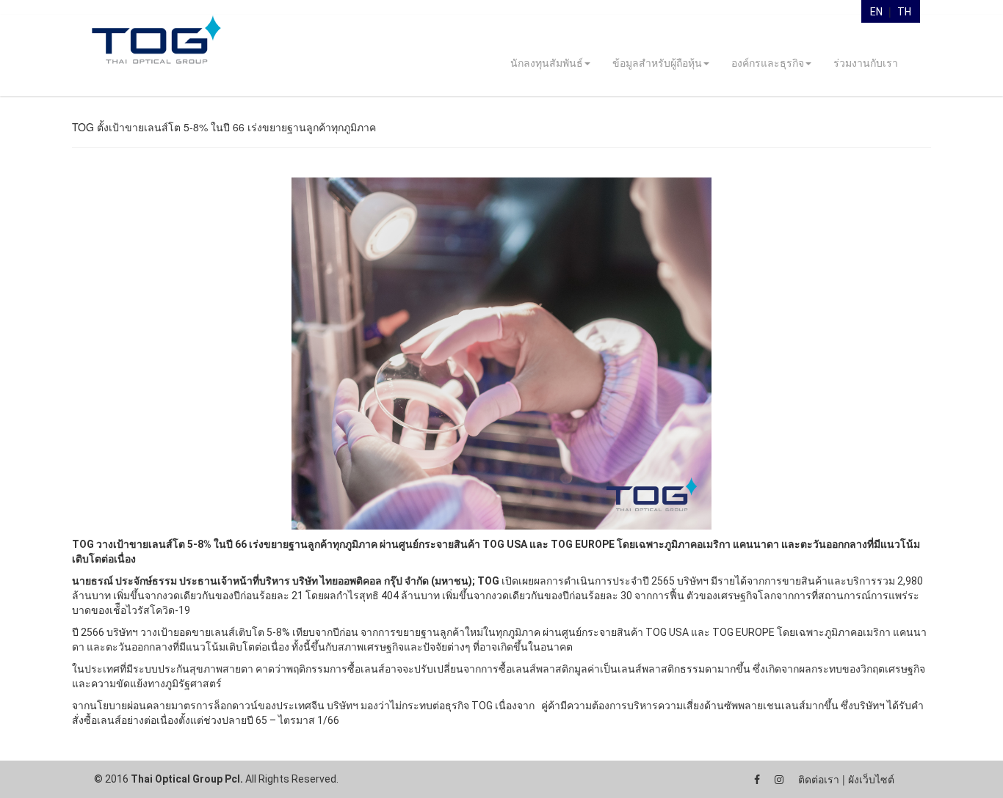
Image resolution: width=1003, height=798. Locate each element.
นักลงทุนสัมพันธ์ (546, 63)
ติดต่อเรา (818, 780)
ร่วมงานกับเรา (865, 63)
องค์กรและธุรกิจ (767, 63)
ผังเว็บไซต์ (871, 780)
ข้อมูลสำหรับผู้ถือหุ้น (657, 63)
